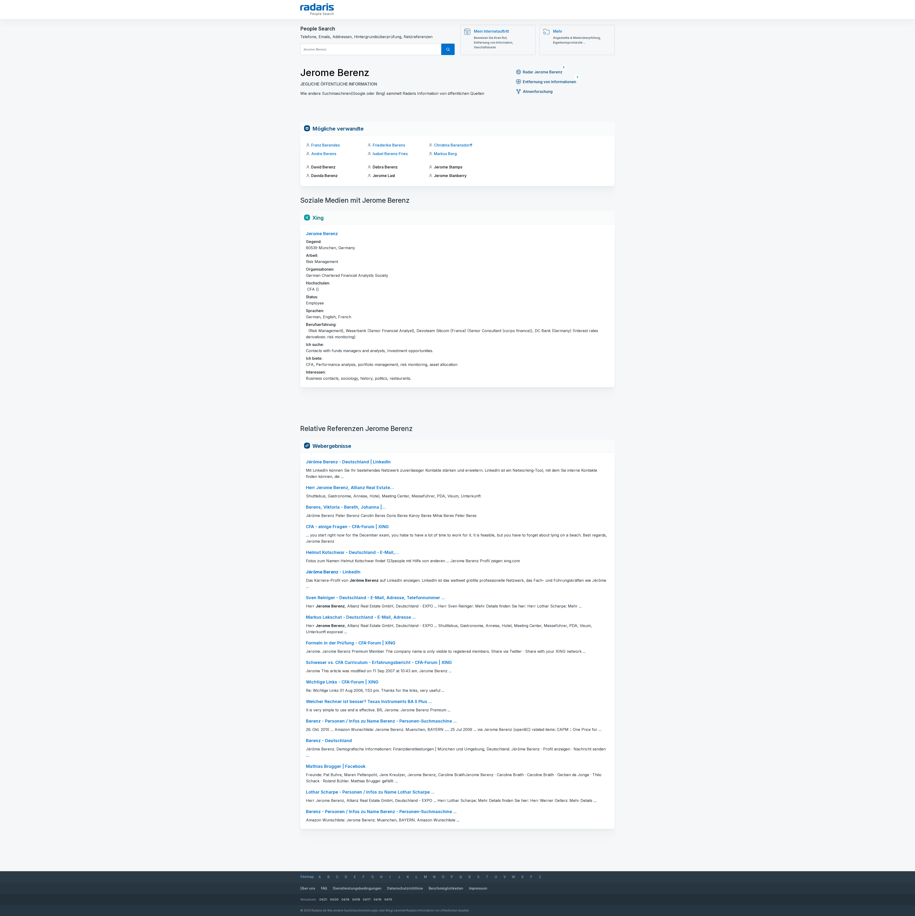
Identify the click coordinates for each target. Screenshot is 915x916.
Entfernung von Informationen (549, 81)
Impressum (478, 888)
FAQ (324, 888)
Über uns (307, 888)
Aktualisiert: (308, 899)
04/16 (377, 899)
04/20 (334, 899)
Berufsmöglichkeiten (446, 888)
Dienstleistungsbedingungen (357, 888)
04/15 (388, 899)
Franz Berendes (325, 145)
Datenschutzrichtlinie (405, 888)
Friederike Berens (389, 145)
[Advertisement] (457, 111)
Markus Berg (445, 153)
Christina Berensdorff (453, 145)
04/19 (345, 899)
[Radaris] (317, 6)
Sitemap (307, 877)
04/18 (356, 899)
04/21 (323, 899)
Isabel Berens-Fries (390, 153)
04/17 (367, 899)
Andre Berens (323, 153)
